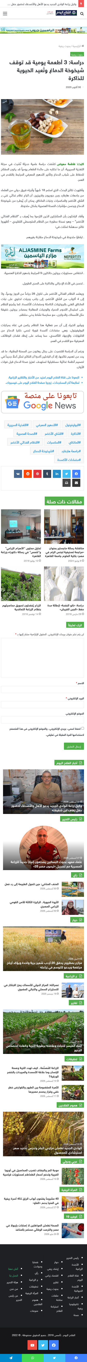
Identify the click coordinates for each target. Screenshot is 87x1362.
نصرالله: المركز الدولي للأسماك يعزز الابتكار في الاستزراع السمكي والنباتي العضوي (31, 986)
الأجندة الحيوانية (77, 1288)
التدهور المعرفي (46, 424)
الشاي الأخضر (53, 433)
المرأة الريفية (31, 1292)
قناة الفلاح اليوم (75, 1277)
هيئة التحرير (12, 1282)
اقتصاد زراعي (51, 1275)
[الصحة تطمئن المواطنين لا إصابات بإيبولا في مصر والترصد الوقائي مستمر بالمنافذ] (73, 1230)
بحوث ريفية (65, 45)
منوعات (34, 1310)
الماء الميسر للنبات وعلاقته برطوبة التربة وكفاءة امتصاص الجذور (44, 1047)
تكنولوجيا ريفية (76, 1305)
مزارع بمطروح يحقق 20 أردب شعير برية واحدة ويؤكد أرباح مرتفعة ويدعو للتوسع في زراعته (44, 964)
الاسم (80, 682)
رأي (36, 1272)
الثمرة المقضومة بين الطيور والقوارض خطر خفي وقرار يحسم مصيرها (33, 1089)
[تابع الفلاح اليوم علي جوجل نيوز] (42, 401)
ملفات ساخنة (57, 1297)
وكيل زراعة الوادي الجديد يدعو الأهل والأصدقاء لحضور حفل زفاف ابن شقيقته (46, 807)
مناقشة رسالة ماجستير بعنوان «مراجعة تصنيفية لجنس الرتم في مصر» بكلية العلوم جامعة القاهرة (64, 551)
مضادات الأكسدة (68, 459)
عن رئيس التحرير (15, 1297)
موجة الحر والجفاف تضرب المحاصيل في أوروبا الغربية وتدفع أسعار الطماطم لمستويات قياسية (31, 1172)
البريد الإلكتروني (75, 698)
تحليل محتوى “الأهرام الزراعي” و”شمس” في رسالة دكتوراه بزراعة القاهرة (21, 551)
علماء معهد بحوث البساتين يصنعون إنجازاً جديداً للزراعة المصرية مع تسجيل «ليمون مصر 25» (46, 863)
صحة (76, 1314)
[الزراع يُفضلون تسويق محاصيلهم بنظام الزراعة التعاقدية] (21, 583)
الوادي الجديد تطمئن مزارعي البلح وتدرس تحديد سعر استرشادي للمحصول (47, 1150)
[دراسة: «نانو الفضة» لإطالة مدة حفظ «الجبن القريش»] (64, 583)
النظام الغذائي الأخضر (24, 442)
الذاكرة (75, 433)
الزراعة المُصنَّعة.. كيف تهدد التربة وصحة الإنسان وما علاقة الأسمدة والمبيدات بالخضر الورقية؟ (33, 1071)
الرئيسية (77, 45)
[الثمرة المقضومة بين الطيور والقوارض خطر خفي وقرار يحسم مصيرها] (73, 1092)
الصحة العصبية (26, 433)
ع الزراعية (33, 1279)
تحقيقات (33, 1286)
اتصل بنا (13, 1275)
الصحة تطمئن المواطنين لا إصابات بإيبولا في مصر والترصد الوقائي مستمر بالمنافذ (32, 1227)
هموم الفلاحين (37, 1301)
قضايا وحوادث (37, 1263)
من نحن (14, 1288)
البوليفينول (72, 424)
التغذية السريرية (17, 424)
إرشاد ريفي (52, 1268)
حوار (56, 1261)
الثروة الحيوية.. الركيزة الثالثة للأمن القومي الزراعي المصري (34, 903)
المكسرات (53, 442)
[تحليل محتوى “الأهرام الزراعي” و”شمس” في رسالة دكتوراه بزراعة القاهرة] (21, 526)
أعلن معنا (13, 1268)
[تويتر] (67, 474)
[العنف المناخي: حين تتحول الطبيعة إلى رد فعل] (73, 889)
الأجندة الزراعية (77, 1266)
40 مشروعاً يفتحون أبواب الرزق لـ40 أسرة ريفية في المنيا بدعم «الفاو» (31, 1200)
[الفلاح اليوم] (61, 13)
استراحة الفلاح (57, 1308)
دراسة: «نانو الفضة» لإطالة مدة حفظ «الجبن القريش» (66, 606)
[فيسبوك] (76, 474)
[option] (43, 791)
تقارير (55, 1282)
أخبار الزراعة (73, 1297)
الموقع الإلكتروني (75, 713)
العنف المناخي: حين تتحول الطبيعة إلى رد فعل (31, 883)
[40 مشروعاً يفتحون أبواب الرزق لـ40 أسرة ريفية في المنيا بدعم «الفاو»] (73, 1203)
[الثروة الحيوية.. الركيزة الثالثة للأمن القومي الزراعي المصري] (73, 907)
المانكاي (74, 442)
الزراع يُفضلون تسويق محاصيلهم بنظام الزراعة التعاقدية (21, 606)
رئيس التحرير (72, 1257)
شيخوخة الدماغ (42, 450)
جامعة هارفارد (70, 450)
